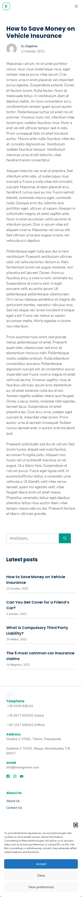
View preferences (41, 887)
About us (13, 801)
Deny (41, 875)
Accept (41, 864)
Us (19, 808)
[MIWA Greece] (6, 6)
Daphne (31, 46)
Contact (11, 808)
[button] (76, 825)
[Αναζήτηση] (65, 538)
